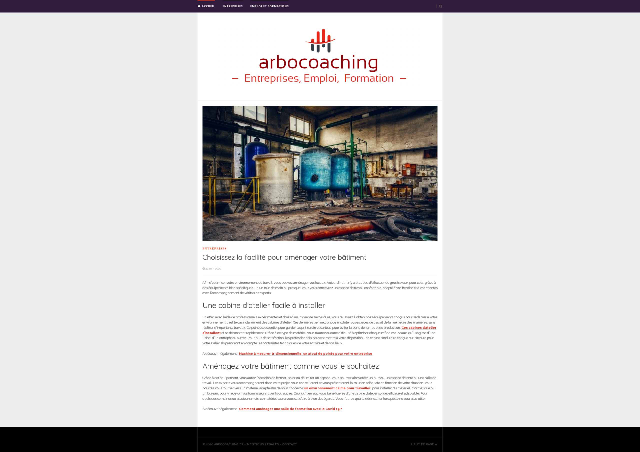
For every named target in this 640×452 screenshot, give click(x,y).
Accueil (208, 6)
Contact (289, 444)
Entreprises (232, 6)
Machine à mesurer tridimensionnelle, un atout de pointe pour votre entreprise (305, 354)
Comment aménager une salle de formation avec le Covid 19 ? (290, 409)
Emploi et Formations (269, 6)
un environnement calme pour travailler (337, 388)
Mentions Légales (263, 444)
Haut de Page (423, 444)
